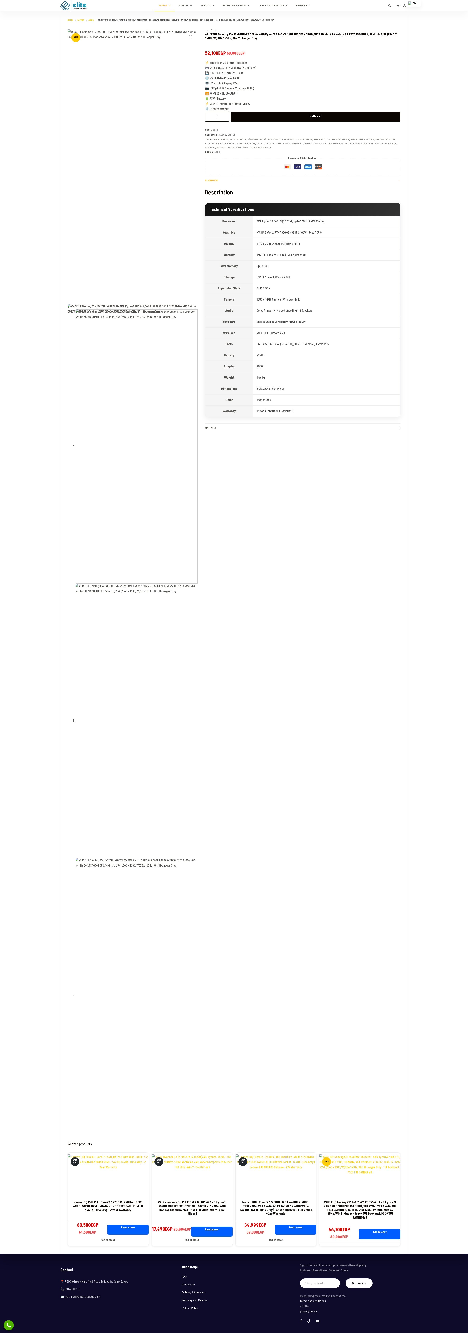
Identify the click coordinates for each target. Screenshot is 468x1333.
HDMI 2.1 (309, 143)
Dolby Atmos (264, 143)
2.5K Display (305, 139)
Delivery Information (193, 1292)
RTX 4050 (210, 147)
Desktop (183, 5)
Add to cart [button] (380, 1232)
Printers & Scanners (234, 5)
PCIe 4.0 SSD (389, 143)
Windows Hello (262, 147)
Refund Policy (190, 1308)
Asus (217, 152)
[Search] (389, 5)
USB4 (239, 147)
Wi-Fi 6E (247, 147)
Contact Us (188, 1284)
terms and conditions (313, 1301)
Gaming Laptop (281, 143)
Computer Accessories (271, 5)
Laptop (163, 5)
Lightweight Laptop (340, 143)
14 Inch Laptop (238, 139)
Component (302, 5)
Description (211, 180)
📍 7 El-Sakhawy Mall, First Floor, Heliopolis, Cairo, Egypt (94, 1281)
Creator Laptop (246, 143)
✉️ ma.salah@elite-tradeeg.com (80, 1297)
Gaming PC (297, 143)
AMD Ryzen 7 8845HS (362, 139)
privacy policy (308, 1311)
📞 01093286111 (70, 1289)
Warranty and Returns (194, 1300)
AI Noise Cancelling (337, 139)
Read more (128, 1227)
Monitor (206, 5)
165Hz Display (272, 139)
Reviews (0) (210, 427)
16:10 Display (255, 139)
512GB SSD (319, 139)
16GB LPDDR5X (289, 139)
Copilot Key (229, 143)
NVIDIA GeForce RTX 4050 (367, 143)
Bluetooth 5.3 (213, 143)
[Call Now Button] (9, 1325)
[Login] (404, 5)
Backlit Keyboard (385, 139)
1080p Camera (220, 139)
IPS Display (321, 143)
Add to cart (315, 116)
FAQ (184, 1276)
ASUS (223, 134)
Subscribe (359, 1283)
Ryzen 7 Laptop (226, 147)
